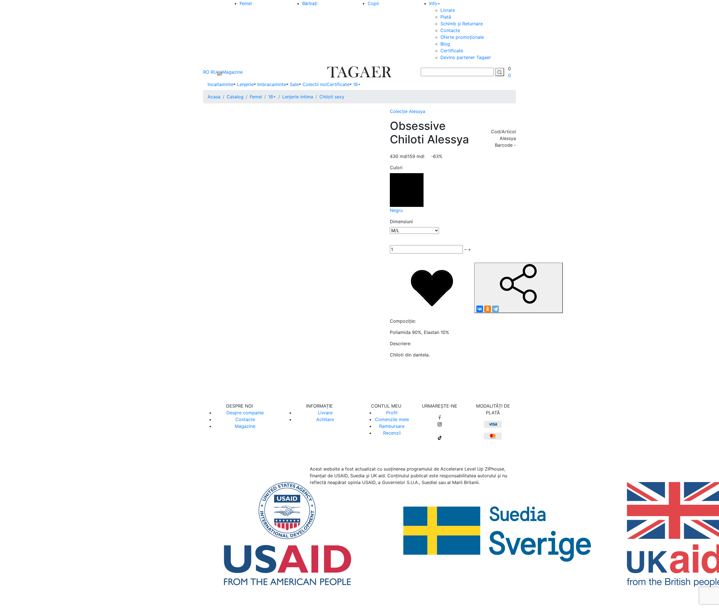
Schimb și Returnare (461, 23)
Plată (445, 17)
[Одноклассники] (487, 309)
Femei (246, 3)
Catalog (235, 97)
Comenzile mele (392, 419)
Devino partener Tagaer (465, 57)
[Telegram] (495, 309)
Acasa (214, 97)
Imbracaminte (271, 84)
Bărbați (309, 3)
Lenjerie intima (297, 97)
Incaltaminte (220, 84)
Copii (373, 3)
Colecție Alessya (407, 111)
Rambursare (391, 426)
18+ (357, 84)
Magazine (245, 426)
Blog (445, 44)
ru (214, 72)
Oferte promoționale (462, 37)
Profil (391, 412)
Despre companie (245, 412)
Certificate (451, 50)
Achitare (325, 419)
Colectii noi (314, 84)
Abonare (359, 377)
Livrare (447, 10)
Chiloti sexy (331, 97)
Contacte (450, 30)
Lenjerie (245, 84)
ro (206, 72)
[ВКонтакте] (479, 309)
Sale (294, 84)
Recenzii (392, 433)
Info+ (434, 3)
